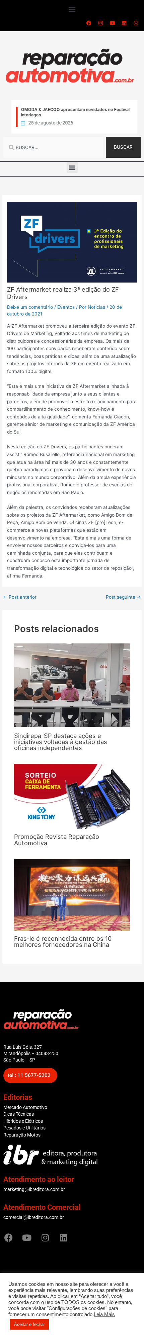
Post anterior (20, 597)
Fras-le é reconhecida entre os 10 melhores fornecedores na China (63, 941)
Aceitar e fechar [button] (29, 1324)
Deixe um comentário (30, 307)
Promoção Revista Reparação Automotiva (56, 839)
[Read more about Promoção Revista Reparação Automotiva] (72, 796)
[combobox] (53, 147)
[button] (72, 8)
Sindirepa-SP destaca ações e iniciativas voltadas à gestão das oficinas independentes (60, 741)
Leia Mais (104, 1314)
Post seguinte (123, 597)
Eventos (66, 307)
